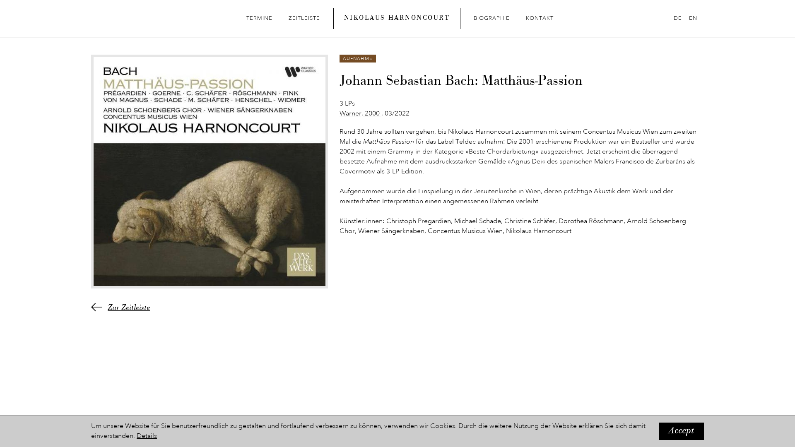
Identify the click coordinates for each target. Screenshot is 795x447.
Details (147, 436)
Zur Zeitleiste (129, 308)
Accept (681, 431)
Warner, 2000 (360, 114)
